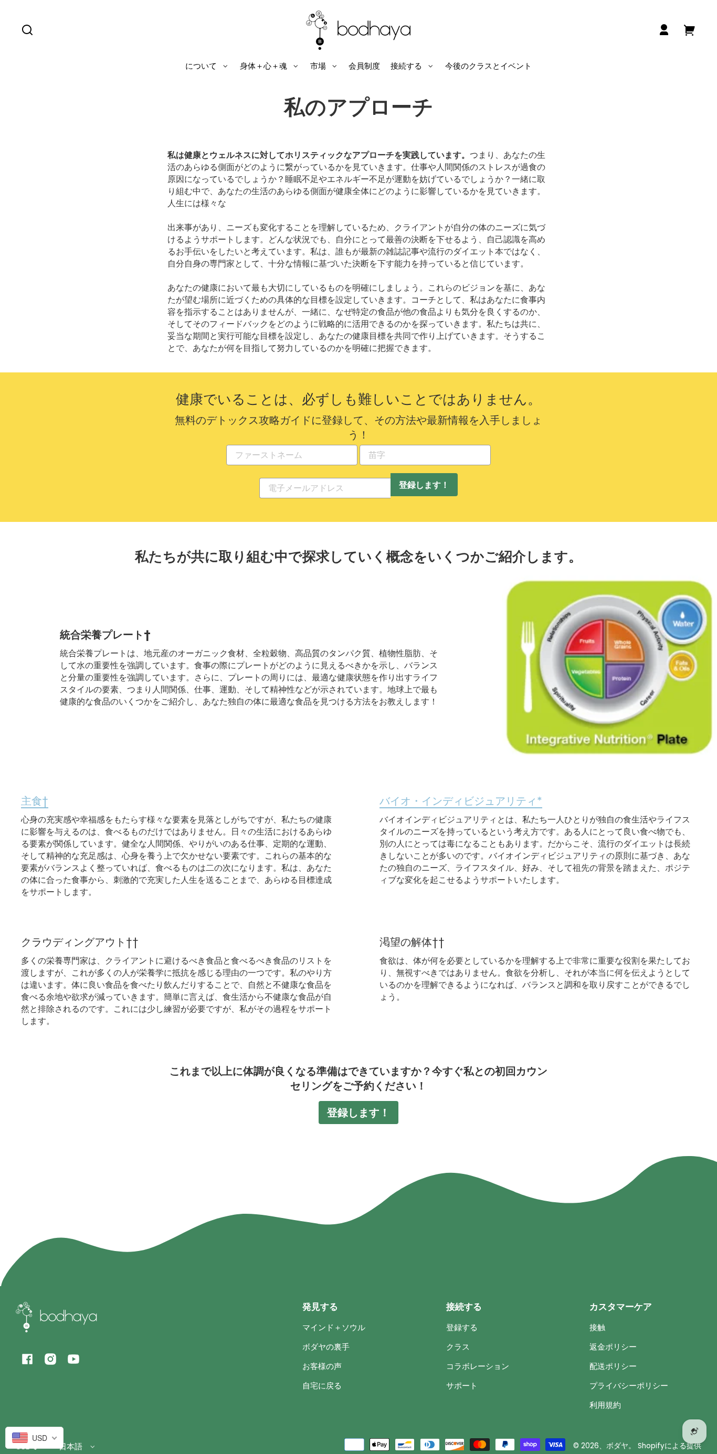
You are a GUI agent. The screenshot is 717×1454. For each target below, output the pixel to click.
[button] (27, 29)
